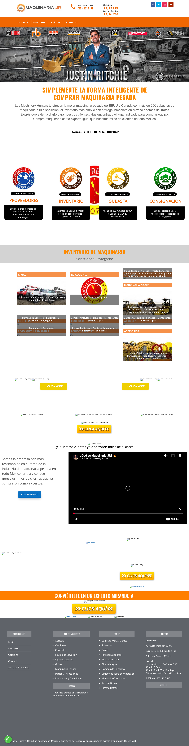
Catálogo (55, 22)
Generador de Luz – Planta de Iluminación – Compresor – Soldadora (94, 329)
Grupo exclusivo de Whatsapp (118, 673)
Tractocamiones (110, 659)
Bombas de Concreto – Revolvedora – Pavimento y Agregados (41, 319)
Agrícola (59, 640)
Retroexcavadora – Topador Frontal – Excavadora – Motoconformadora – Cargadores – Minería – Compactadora (148, 309)
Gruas (105, 650)
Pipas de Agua (109, 664)
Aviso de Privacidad (18, 667)
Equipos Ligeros (64, 659)
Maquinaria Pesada (65, 669)
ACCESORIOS (131, 331)
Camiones (60, 645)
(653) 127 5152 (85, 8)
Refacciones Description (94, 297)
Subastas (107, 645)
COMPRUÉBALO (29, 494)
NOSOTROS (39, 22)
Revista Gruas (109, 683)
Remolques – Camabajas (41, 328)
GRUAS (22, 274)
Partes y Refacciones (66, 673)
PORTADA (23, 22)
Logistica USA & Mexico (114, 640)
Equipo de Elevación (66, 654)
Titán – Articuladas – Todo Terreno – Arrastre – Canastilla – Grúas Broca (41, 298)
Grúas (58, 664)
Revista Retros (110, 687)
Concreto (60, 650)
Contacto (72, 22)
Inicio (11, 642)
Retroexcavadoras (112, 654)
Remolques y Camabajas (68, 678)
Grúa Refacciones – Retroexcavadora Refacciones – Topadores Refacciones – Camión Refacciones (147, 356)
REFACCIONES (79, 274)
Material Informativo (113, 678)
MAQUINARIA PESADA (136, 285)
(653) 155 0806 (110, 8)
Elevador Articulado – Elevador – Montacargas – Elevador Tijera (94, 319)
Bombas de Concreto (113, 669)
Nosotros (13, 648)
